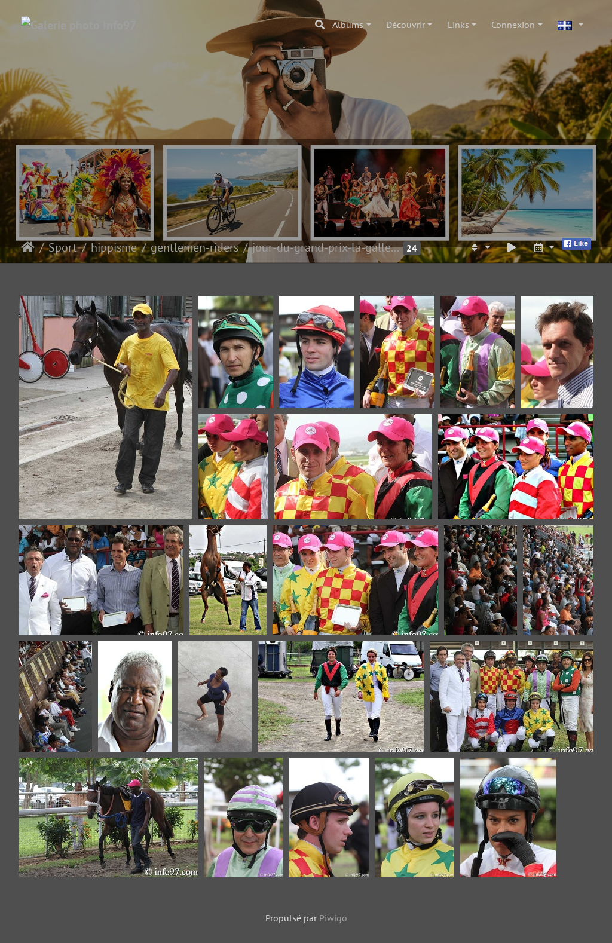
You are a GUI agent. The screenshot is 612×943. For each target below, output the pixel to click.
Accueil (28, 247)
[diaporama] (511, 247)
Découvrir (405, 24)
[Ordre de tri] (479, 247)
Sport (62, 247)
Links (458, 24)
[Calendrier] (543, 247)
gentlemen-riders (194, 247)
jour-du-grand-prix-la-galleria (326, 247)
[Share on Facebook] (576, 243)
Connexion (513, 24)
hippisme (114, 247)
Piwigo (333, 918)
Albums (347, 24)
